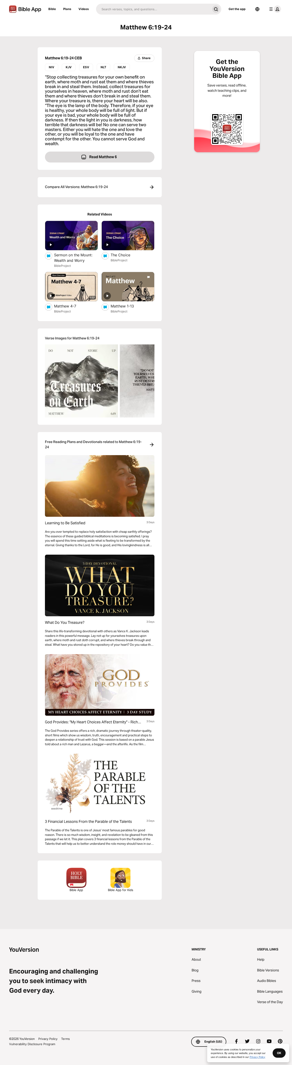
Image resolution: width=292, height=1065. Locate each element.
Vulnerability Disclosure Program (32, 1044)
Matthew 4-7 (69, 306)
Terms (65, 1039)
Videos (83, 9)
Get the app (237, 9)
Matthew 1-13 (127, 306)
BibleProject (62, 266)
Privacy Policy (47, 1039)
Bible (52, 9)
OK (279, 1053)
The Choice (125, 254)
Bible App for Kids (120, 890)
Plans (67, 9)
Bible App (76, 890)
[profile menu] (274, 9)
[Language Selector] (257, 9)
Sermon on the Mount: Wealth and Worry (74, 258)
